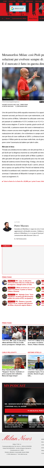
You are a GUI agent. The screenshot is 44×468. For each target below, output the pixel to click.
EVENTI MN (12, 1)
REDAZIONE (29, 1)
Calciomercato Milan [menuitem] (19, 18)
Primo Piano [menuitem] (33, 18)
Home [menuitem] (8, 18)
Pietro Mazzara (8, 106)
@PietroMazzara (21, 106)
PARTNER (21, 1)
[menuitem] (2, 18)
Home (5, 1)
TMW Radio (38, 1)
